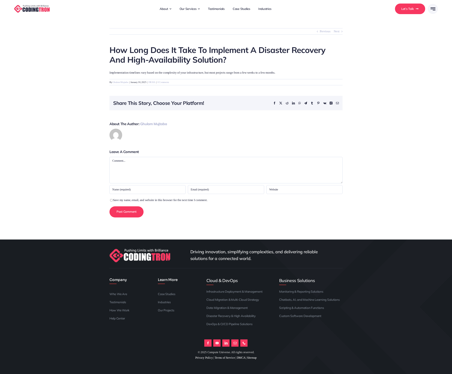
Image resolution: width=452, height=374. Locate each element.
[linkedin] (226, 343)
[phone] (244, 343)
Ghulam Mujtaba (120, 82)
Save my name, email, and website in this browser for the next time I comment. (160, 200)
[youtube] (217, 343)
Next (337, 31)
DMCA (241, 357)
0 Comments (163, 82)
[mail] (235, 343)
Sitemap (252, 357)
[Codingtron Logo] (32, 6)
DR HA (151, 82)
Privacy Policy (204, 357)
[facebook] (208, 343)
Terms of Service (225, 357)
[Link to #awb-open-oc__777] (433, 9)
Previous (325, 31)
